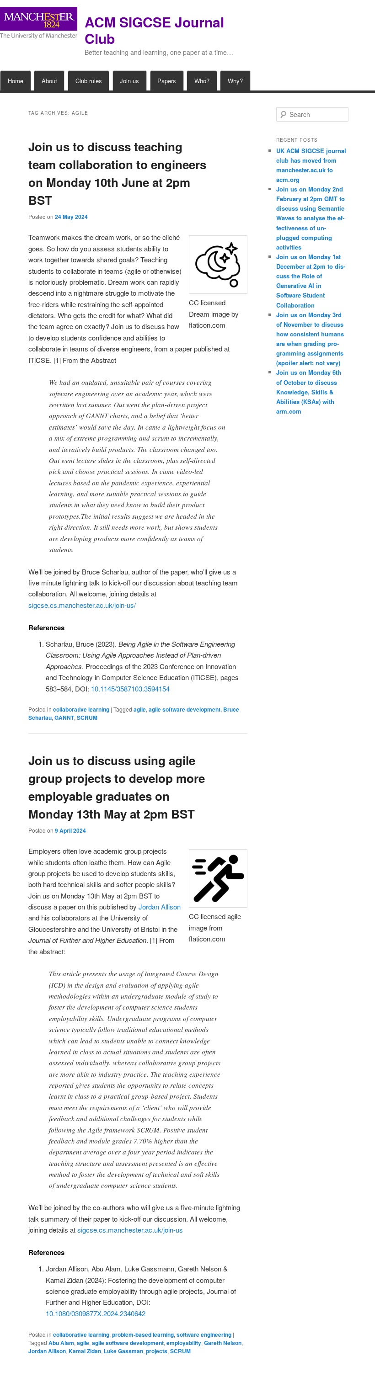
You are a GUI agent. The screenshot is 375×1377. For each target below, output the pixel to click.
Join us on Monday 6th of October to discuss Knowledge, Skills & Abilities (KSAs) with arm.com (308, 391)
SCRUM (87, 717)
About (49, 80)
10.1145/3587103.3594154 (130, 688)
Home (15, 80)
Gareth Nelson (222, 1343)
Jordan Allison (160, 906)
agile (140, 709)
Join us (129, 80)
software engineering (204, 1334)
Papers (166, 80)
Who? (201, 80)
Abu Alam (61, 1343)
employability (183, 1343)
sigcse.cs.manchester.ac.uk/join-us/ (82, 605)
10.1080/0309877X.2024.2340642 (95, 1313)
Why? (235, 80)
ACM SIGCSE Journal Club (154, 30)
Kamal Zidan (85, 1351)
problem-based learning (143, 1334)
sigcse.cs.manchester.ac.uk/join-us (130, 1229)
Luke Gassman (123, 1351)
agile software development (184, 709)
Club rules (88, 80)
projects (156, 1351)
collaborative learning (81, 709)
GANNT (64, 717)
